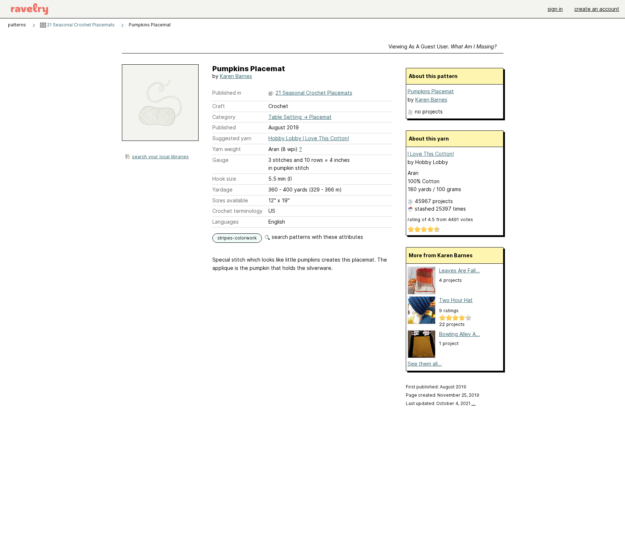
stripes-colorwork (237, 238)
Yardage (222, 189)
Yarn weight (226, 149)
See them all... (425, 364)
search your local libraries (160, 156)
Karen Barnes (236, 76)
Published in (226, 93)
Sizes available (230, 200)
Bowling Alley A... (459, 334)
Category (223, 117)
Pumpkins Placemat (431, 91)
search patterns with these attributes (316, 237)
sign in (555, 9)
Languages (225, 222)
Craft (218, 106)
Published (224, 127)
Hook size (224, 179)
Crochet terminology (237, 211)
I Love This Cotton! (431, 154)
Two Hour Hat (456, 300)
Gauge (220, 160)
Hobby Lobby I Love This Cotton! (308, 138)
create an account (596, 9)
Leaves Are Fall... (459, 270)
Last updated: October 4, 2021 (441, 403)
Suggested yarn (231, 138)
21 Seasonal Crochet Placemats (80, 24)
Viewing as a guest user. (442, 46)
